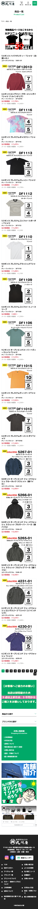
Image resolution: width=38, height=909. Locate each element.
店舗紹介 (27, 875)
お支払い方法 (28, 887)
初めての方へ (8, 868)
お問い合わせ (28, 878)
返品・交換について (11, 753)
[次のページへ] (34, 673)
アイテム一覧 (8, 871)
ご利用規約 (8, 737)
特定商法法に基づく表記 (13, 747)
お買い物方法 (9, 750)
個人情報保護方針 (10, 756)
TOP (2, 21)
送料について (9, 743)
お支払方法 (8, 740)
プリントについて (10, 878)
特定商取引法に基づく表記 (12, 897)
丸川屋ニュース (29, 871)
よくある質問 (28, 868)
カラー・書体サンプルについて (12, 883)
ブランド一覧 (8, 875)
